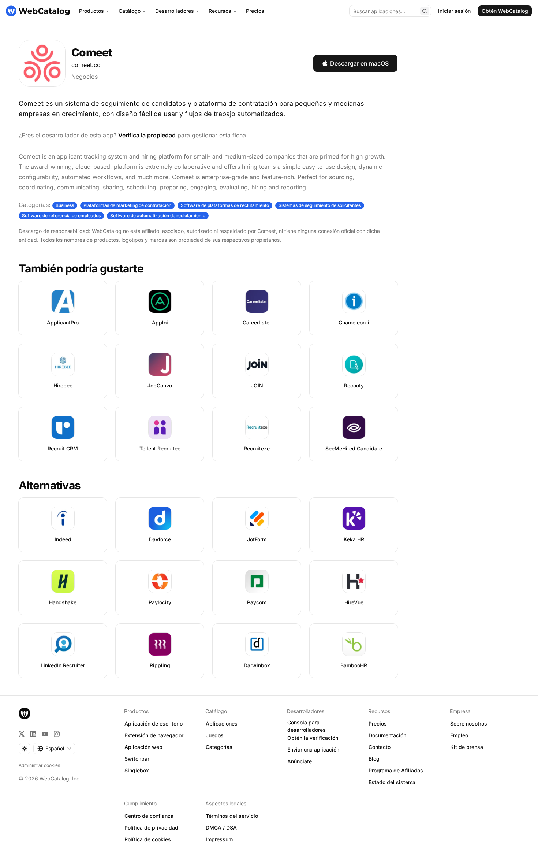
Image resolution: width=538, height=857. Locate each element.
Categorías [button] (219, 747)
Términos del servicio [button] (232, 816)
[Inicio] (38, 11)
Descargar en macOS (359, 63)
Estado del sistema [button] (392, 782)
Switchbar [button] (136, 759)
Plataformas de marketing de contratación (127, 205)
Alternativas (50, 485)
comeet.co (86, 64)
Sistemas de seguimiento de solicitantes (320, 205)
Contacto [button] (380, 747)
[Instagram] (57, 734)
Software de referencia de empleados (61, 215)
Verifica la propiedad (147, 135)
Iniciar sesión (454, 11)
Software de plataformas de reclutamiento (225, 205)
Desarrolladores (174, 11)
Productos (91, 11)
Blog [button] (374, 759)
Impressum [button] (219, 839)
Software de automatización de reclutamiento (157, 215)
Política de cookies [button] (147, 839)
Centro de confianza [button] (148, 816)
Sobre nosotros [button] (468, 723)
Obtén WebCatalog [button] (505, 11)
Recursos (220, 11)
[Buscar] (424, 11)
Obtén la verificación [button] (312, 738)
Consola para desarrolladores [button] (306, 726)
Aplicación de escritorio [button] (153, 723)
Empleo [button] (459, 735)
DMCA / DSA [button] (221, 827)
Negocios (84, 76)
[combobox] (54, 748)
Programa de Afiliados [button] (396, 770)
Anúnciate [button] (299, 761)
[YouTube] (45, 734)
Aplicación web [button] (143, 747)
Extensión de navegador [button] (153, 735)
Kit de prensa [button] (466, 747)
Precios (255, 11)
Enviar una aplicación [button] (313, 749)
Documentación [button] (387, 735)
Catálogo (130, 11)
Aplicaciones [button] (222, 723)
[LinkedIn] (33, 734)
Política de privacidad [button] (151, 827)
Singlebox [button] (136, 770)
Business (65, 205)
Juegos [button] (215, 735)
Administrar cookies (39, 765)
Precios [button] (378, 723)
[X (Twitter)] (22, 734)
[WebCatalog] (24, 713)
